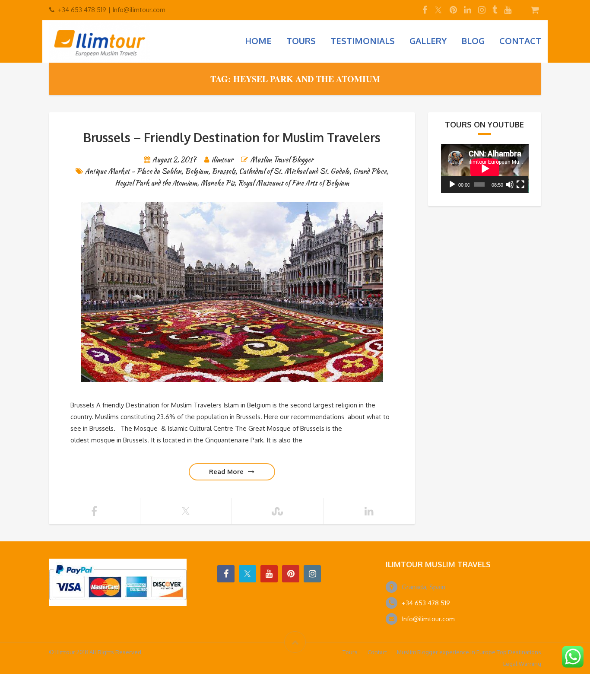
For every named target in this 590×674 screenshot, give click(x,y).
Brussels (223, 171)
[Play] (452, 184)
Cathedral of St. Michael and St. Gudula (294, 171)
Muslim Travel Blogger (281, 160)
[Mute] (509, 184)
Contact (520, 40)
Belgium (196, 171)
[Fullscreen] (520, 184)
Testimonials (362, 40)
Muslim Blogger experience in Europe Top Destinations (469, 652)
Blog (473, 40)
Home (258, 40)
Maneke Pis (217, 183)
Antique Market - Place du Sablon (133, 171)
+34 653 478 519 (426, 603)
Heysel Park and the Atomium (156, 183)
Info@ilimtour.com (428, 619)
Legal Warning (522, 663)
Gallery (428, 40)
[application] (485, 168)
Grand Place (370, 171)
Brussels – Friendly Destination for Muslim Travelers (232, 137)
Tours (301, 40)
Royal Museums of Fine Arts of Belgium (293, 183)
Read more (226, 471)
